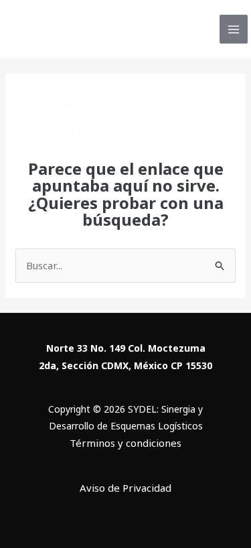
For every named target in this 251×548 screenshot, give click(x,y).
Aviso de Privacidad (125, 487)
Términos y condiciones (125, 443)
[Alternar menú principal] (234, 29)
